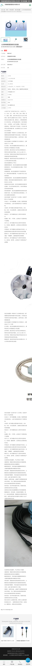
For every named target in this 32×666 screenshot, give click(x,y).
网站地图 (27, 655)
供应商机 (12, 9)
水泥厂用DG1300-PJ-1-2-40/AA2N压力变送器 (11, 640)
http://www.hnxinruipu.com (7, 609)
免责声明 (16, 655)
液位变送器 (17, 9)
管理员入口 (21, 655)
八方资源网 (11, 655)
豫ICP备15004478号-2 (20, 651)
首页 (7, 9)
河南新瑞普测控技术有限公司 (13, 653)
